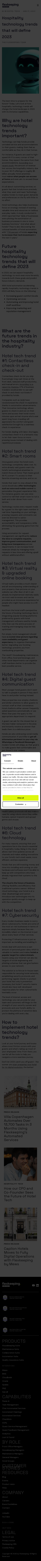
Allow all (20, 798)
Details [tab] (20, 761)
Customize (19, 804)
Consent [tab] (7, 761)
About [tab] (33, 761)
